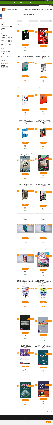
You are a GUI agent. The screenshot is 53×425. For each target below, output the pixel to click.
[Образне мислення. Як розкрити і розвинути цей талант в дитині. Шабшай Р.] (43, 228)
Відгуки (2, 19)
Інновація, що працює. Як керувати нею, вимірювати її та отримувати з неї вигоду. (43, 346)
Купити (25, 44)
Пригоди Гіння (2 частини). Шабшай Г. (25, 248)
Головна (26, 9)
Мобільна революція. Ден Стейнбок (25, 312)
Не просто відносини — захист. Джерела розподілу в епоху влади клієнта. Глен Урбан (43, 313)
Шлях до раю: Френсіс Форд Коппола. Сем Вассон (43, 185)
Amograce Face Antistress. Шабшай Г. (43, 153)
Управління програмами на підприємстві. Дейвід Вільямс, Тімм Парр (25, 379)
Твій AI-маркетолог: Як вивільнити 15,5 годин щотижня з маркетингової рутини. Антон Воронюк (25, 88)
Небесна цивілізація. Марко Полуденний (43, 249)
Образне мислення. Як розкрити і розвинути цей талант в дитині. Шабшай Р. (43, 217)
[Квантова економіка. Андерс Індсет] (25, 35)
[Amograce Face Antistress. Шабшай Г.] (43, 163)
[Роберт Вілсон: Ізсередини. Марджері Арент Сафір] (43, 99)
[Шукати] (50, 5)
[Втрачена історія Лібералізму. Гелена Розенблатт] (43, 36)
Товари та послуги (32, 9)
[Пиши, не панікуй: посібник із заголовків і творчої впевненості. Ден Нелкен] (25, 132)
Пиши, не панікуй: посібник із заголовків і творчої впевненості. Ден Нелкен (25, 121)
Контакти (42, 9)
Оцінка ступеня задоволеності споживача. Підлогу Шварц (25, 346)
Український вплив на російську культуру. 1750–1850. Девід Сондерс (25, 154)
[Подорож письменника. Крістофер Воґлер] (43, 67)
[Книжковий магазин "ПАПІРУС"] (3, 9)
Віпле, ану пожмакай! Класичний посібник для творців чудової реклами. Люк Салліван (43, 121)
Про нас (38, 9)
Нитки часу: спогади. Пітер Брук (25, 184)
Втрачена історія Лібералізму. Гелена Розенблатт (43, 25)
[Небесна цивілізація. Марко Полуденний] (43, 260)
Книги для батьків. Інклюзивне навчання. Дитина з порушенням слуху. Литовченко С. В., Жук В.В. (43, 281)
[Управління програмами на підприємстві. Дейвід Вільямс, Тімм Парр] (25, 390)
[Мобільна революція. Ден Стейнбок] (25, 323)
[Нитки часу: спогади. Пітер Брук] (25, 194)
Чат (49, 422)
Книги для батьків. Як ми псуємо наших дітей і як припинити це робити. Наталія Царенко (25, 281)
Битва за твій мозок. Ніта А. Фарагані (25, 56)
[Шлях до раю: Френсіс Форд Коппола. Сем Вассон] (43, 195)
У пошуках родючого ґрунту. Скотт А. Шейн (43, 378)
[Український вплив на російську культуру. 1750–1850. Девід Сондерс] (25, 164)
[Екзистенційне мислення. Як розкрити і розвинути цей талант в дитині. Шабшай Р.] (25, 228)
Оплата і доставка (48, 9)
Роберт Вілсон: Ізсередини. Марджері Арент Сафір (43, 88)
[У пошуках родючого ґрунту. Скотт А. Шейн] (43, 389)
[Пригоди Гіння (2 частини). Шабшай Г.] (25, 259)
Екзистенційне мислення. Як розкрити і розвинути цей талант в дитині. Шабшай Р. (25, 217)
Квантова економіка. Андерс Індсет (25, 24)
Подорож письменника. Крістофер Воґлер (43, 57)
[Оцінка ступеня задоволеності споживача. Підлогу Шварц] (25, 356)
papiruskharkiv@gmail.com (6, 56)
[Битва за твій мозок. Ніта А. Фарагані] (25, 66)
